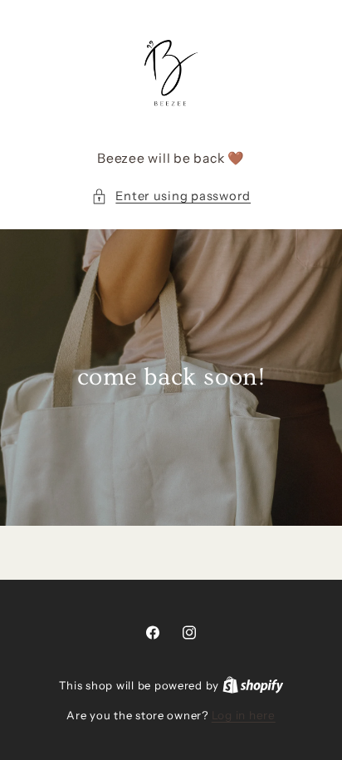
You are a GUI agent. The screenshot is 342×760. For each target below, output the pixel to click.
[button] (171, 197)
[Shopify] (253, 685)
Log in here (244, 715)
